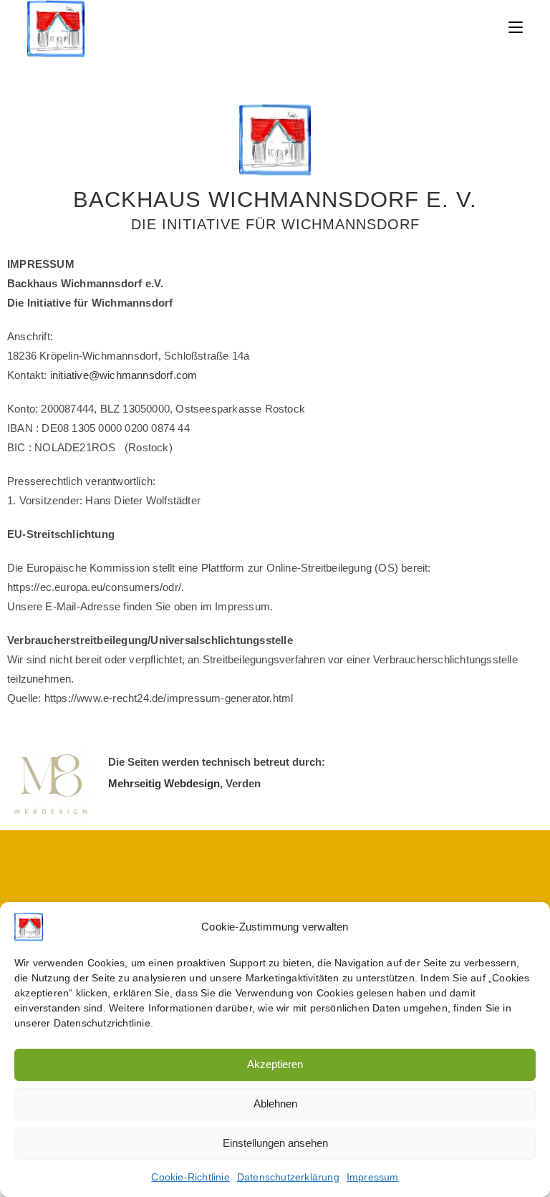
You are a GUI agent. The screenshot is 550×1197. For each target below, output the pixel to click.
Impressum (373, 1177)
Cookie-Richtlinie (190, 1177)
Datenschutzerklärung (288, 1177)
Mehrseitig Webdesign (164, 783)
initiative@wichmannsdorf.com (125, 375)
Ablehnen (275, 1103)
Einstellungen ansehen (275, 1143)
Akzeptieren (275, 1064)
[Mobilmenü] (515, 27)
